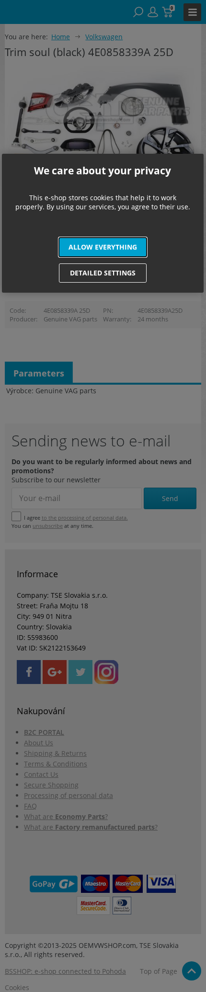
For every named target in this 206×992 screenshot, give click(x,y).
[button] (103, 247)
